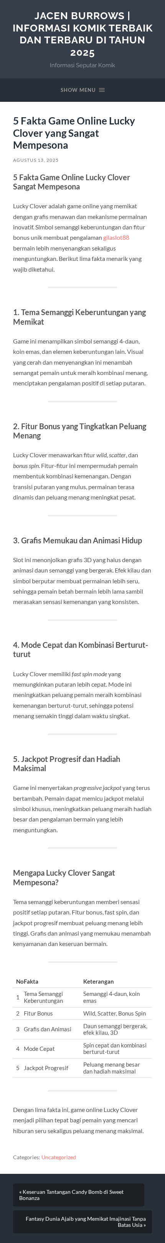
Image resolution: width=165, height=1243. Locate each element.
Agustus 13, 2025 (36, 160)
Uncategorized (58, 1157)
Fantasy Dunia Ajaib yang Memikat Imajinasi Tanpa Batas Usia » (86, 1222)
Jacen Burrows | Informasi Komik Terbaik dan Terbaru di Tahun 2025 (83, 34)
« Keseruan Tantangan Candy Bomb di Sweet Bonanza (71, 1195)
